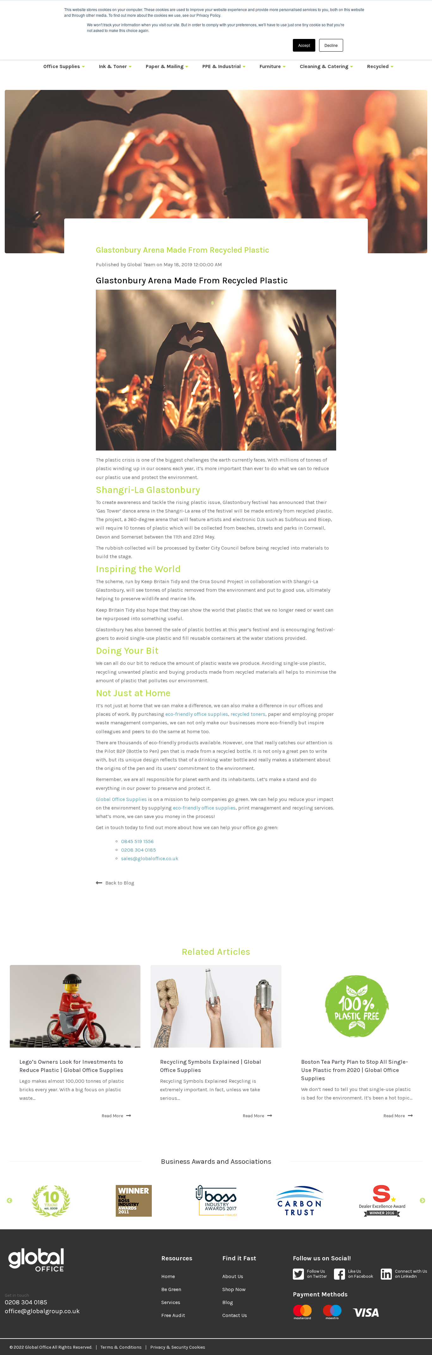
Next (422, 1201)
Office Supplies (61, 66)
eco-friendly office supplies (196, 714)
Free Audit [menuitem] (173, 1315)
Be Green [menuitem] (171, 1289)
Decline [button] (331, 45)
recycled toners (248, 714)
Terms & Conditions (121, 1347)
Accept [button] (304, 45)
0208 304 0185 (138, 850)
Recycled (378, 66)
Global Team (141, 265)
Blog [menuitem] (227, 1302)
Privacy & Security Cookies (177, 1347)
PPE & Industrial (221, 66)
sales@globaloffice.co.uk (149, 858)
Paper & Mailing (164, 66)
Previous (9, 1201)
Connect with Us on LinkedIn (411, 1274)
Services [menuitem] (170, 1302)
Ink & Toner (113, 66)
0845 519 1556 (137, 841)
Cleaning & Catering (324, 66)
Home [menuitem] (168, 1276)
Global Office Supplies (121, 799)
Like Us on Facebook (360, 1274)
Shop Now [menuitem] (234, 1289)
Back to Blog (119, 883)
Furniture (270, 66)
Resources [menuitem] (176, 1258)
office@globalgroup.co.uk (42, 1311)
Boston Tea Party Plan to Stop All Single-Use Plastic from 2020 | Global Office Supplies (354, 1070)
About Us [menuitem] (232, 1276)
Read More (112, 1116)
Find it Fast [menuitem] (239, 1258)
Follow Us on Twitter (317, 1274)
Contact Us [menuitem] (234, 1315)
